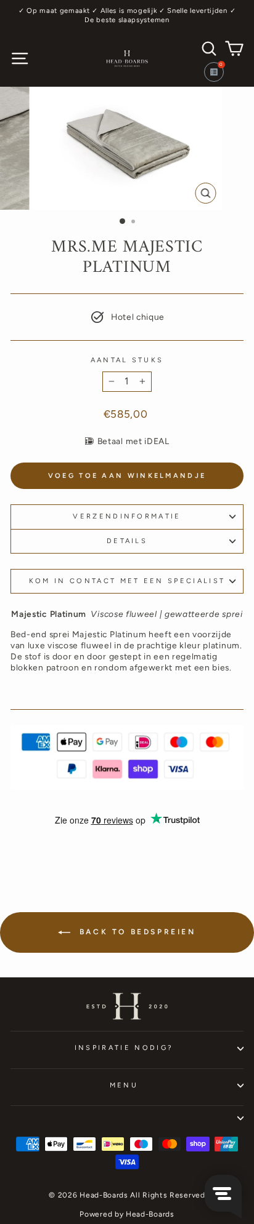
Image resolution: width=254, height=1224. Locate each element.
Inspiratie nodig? (124, 1048)
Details (127, 541)
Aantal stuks (127, 360)
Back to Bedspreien (135, 932)
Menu (124, 1085)
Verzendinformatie (127, 516)
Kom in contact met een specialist (127, 581)
